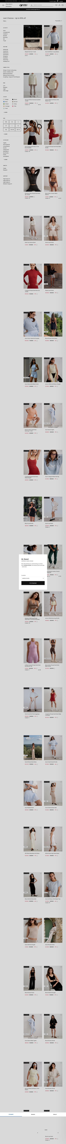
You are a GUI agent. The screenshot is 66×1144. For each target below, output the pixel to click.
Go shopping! (33, 583)
